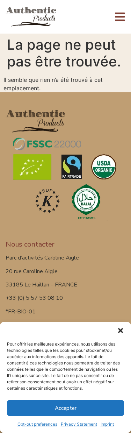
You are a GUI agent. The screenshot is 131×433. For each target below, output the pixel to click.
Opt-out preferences (37, 424)
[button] (120, 330)
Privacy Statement (79, 424)
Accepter (66, 408)
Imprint (107, 424)
